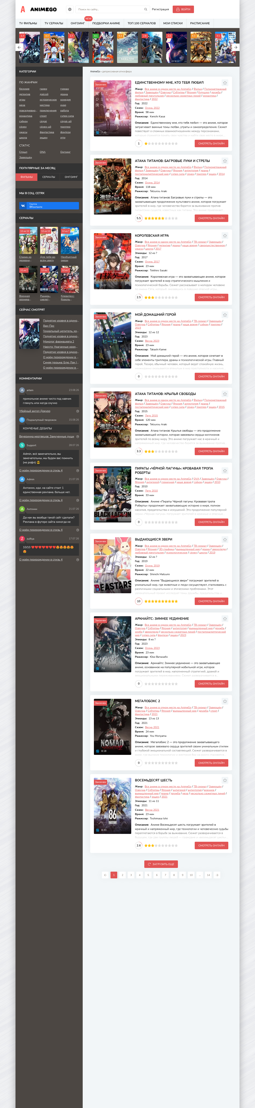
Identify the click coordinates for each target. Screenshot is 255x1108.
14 (208, 875)
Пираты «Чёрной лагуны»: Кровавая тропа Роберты (174, 470)
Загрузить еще (163, 864)
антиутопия (191, 170)
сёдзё (43, 121)
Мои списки (173, 23)
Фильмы (27, 177)
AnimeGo (43, 9)
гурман (64, 89)
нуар (63, 105)
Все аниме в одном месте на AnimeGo (168, 89)
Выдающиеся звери (153, 539)
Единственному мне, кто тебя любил (169, 83)
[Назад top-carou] (19, 47)
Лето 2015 (151, 415)
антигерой (152, 482)
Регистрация (160, 9)
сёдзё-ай (65, 121)
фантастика (142, 99)
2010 (217, 482)
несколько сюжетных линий (183, 96)
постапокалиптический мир (152, 174)
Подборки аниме (106, 23)
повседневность (28, 110)
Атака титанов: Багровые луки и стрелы (172, 161)
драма (204, 170)
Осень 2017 (152, 261)
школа (149, 249)
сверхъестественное (212, 245)
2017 (158, 249)
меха (185, 793)
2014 (222, 174)
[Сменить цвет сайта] (70, 9)
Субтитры (179, 92)
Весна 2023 (152, 341)
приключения (48, 110)
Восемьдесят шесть (153, 780)
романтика (209, 96)
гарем (43, 89)
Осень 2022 (152, 108)
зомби (138, 632)
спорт (213, 711)
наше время (189, 245)
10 (176, 143)
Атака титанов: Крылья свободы (165, 394)
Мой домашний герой (155, 315)
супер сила (178, 174)
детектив (164, 245)
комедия (65, 99)
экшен (212, 174)
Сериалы (48, 177)
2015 (222, 407)
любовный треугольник (149, 96)
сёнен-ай (45, 127)
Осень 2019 (152, 565)
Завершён (151, 92)
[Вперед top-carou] (236, 47)
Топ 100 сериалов (142, 23)
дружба (216, 92)
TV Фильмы (28, 23)
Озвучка (165, 92)
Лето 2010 (151, 491)
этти (62, 137)
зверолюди (219, 549)
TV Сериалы (54, 23)
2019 (212, 552)
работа (64, 110)
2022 (155, 99)
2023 (138, 328)
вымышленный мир (188, 549)
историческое (48, 99)
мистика (45, 105)
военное (209, 790)
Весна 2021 (152, 727)
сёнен (190, 174)
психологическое (176, 552)
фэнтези (163, 635)
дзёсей (44, 94)
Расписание (200, 23)
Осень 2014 (152, 182)
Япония (191, 92)
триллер (201, 174)
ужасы (139, 249)
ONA (43, 152)
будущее (203, 92)
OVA (196, 479)
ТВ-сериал (200, 242)
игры (22, 99)
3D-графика (166, 549)
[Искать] (146, 9)
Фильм (198, 89)
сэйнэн (204, 324)
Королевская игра (152, 236)
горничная (167, 482)
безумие (24, 89)
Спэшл (23, 152)
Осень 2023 (152, 648)
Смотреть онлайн (211, 143)
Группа (35, 206)
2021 (155, 714)
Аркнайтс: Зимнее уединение (162, 619)
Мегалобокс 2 (147, 701)
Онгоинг (80, 22)
